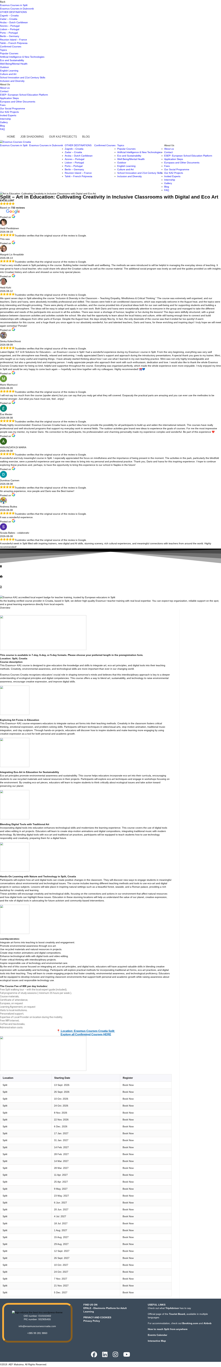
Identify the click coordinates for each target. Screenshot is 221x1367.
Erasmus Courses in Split (13, 5)
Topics (3, 50)
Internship (5, 118)
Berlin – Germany (9, 36)
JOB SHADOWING (32, 136)
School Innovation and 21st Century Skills (22, 77)
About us (5, 87)
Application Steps (9, 98)
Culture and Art (8, 74)
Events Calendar (157, 1335)
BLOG (86, 136)
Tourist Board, (177, 1314)
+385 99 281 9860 (37, 1333)
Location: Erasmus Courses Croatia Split (87, 1030)
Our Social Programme (12, 108)
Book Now (128, 1085)
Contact (4, 91)
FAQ (2, 129)
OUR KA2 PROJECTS (63, 136)
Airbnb (208, 1323)
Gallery (4, 122)
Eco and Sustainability (12, 60)
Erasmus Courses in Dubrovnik (17, 8)
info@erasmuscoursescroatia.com (37, 1326)
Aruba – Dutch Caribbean (14, 22)
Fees (3, 105)
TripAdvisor (172, 1308)
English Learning (9, 70)
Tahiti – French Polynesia (13, 43)
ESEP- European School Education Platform (24, 94)
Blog (2, 125)
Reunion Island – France (13, 39)
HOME (11, 136)
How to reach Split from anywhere (168, 1329)
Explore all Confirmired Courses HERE (86, 1034)
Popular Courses (9, 53)
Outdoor (4, 67)
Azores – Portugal (10, 25)
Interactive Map (157, 1340)
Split (5, 1085)
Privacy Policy (91, 1320)
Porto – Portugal (9, 32)
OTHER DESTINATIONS (13, 12)
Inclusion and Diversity (12, 81)
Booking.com (190, 1323)
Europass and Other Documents (17, 101)
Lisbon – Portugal (9, 29)
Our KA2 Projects (9, 112)
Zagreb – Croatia (9, 15)
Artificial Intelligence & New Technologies (22, 56)
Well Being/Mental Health (13, 63)
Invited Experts (8, 115)
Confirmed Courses (10, 46)
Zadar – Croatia (8, 19)
